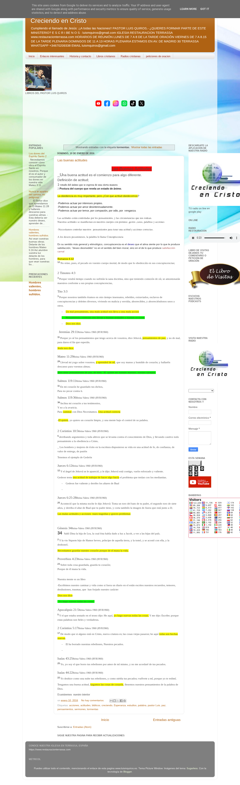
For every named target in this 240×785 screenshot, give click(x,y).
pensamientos (65, 709)
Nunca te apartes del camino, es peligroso (38, 194)
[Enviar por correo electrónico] (111, 700)
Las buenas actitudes (72, 160)
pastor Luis (154, 705)
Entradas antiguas (167, 720)
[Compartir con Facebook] (121, 700)
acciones (74, 705)
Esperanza (120, 705)
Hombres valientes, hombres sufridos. (39, 232)
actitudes (85, 705)
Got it (204, 9)
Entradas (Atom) (82, 727)
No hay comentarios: (93, 700)
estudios (132, 705)
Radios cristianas (131, 56)
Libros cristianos (105, 56)
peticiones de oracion (158, 56)
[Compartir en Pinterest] (124, 700)
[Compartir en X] (118, 700)
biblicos (96, 705)
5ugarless (192, 768)
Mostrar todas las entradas (146, 147)
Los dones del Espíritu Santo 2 (38, 155)
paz (163, 705)
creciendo (107, 705)
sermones (80, 709)
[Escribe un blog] (114, 700)
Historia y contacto (80, 56)
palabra (142, 705)
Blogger (127, 771)
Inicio (32, 56)
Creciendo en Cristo (58, 20)
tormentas (92, 709)
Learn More (188, 9)
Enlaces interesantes (52, 56)
